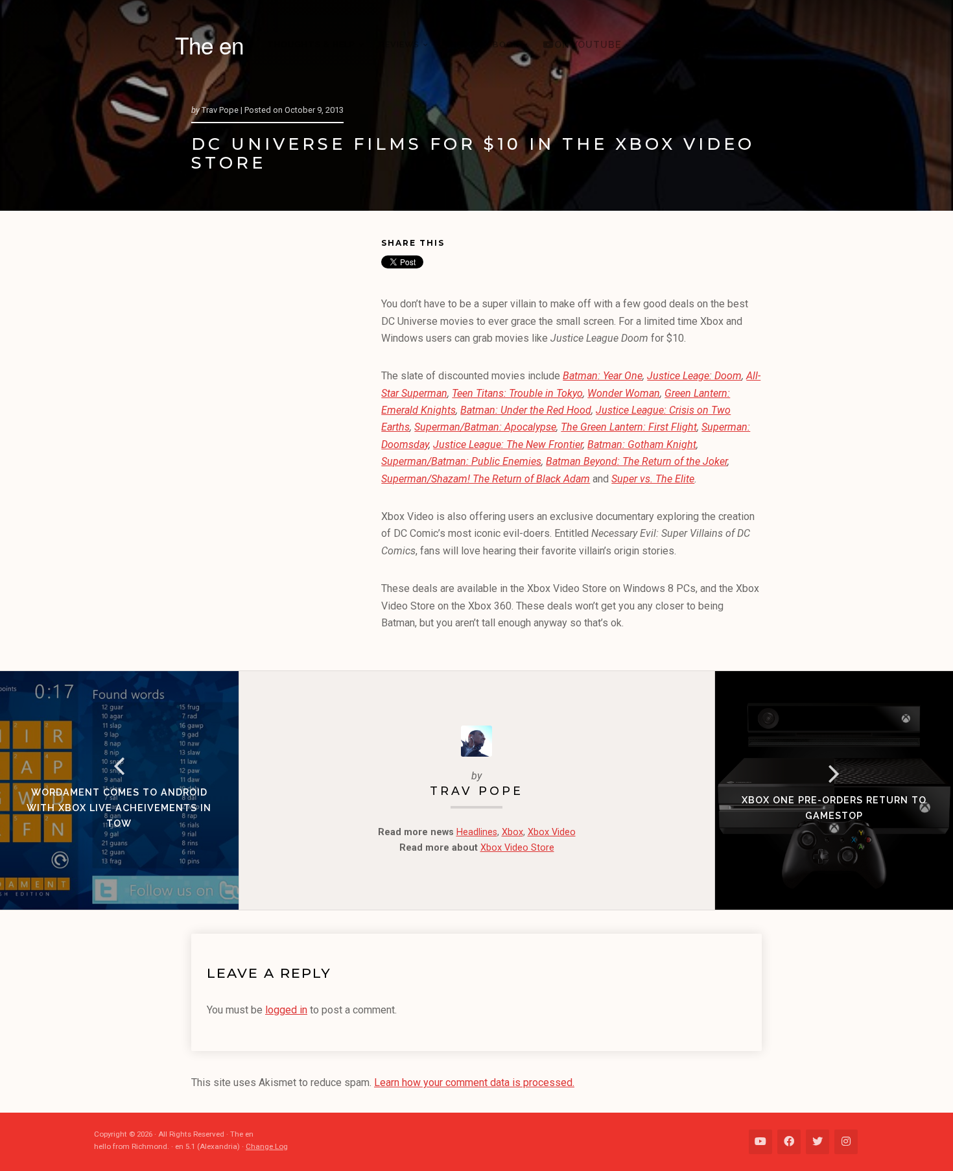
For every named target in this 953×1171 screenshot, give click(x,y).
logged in (286, 1010)
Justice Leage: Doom (694, 376)
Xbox (512, 832)
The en (209, 44)
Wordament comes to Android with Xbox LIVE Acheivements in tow (119, 808)
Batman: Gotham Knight (641, 444)
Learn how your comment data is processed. (474, 1082)
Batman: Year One (602, 376)
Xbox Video (552, 832)
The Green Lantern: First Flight (629, 427)
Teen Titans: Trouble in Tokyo (517, 393)
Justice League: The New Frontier (508, 444)
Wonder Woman (623, 393)
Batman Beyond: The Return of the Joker (636, 461)
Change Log (267, 1146)
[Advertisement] (286, 435)
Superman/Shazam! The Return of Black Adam (485, 479)
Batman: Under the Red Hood (525, 410)
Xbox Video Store (517, 847)
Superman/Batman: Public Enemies (461, 461)
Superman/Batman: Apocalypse (485, 427)
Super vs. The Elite (652, 479)
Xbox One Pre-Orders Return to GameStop (834, 807)
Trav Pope (476, 791)
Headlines (476, 832)
